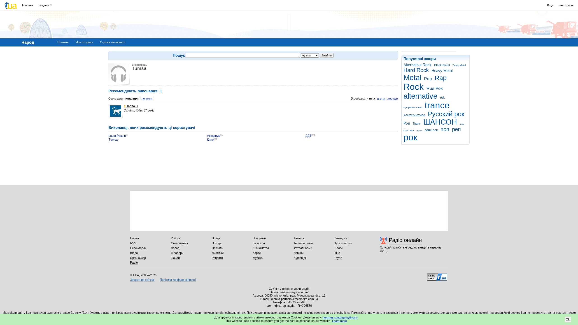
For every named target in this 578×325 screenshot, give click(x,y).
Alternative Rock (417, 65)
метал (419, 131)
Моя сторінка (84, 42)
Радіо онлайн (405, 240)
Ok (568, 319)
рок (410, 137)
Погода (216, 243)
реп (456, 129)
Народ (175, 248)
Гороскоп (259, 243)
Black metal (442, 65)
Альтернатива (414, 115)
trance (437, 105)
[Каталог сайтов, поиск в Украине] (437, 275)
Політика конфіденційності (178, 279)
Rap (441, 77)
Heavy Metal (442, 71)
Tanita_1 (132, 106)
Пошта (134, 238)
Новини (298, 253)
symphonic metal (412, 107)
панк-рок (431, 130)
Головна (27, 5)
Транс (417, 123)
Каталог (299, 238)
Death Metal (459, 65)
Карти (257, 253)
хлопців (392, 98)
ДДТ (308, 135)
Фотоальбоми (303, 248)
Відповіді (300, 258)
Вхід (550, 5)
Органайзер (138, 258)
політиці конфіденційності (340, 317)
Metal (412, 77)
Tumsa (113, 140)
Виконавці (118, 127)
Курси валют (343, 243)
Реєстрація (566, 5)
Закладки (340, 238)
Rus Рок (435, 88)
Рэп (406, 123)
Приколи (217, 248)
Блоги (338, 248)
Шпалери (177, 253)
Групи (338, 258)
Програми (259, 238)
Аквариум (213, 135)
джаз (462, 124)
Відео (134, 253)
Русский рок (446, 114)
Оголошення (179, 243)
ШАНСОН (440, 122)
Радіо (134, 262)
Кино (210, 140)
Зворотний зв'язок (142, 279)
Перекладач (138, 248)
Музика (258, 258)
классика (408, 130)
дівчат (381, 98)
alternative (420, 96)
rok (442, 97)
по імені (147, 98)
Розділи (44, 5)
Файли (175, 258)
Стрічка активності (112, 42)
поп (444, 129)
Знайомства (261, 248)
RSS (133, 243)
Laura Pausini (117, 135)
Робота (175, 238)
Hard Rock (416, 70)
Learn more (339, 321)
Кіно (337, 253)
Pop (428, 78)
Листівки (218, 253)
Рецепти (217, 258)
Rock (413, 87)
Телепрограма (303, 243)
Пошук (216, 238)
